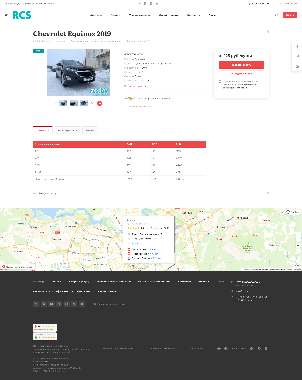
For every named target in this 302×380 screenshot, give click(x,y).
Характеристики (67, 130)
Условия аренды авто (140, 106)
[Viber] (74, 304)
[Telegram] (156, 3)
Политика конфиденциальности (119, 348)
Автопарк (39, 281)
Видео (90, 130)
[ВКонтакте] (139, 3)
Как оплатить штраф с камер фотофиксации (62, 291)
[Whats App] (82, 304)
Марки (57, 281)
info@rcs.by (241, 291)
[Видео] (99, 103)
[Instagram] (151, 3)
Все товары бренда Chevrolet (154, 98)
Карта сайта (196, 348)
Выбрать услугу (79, 281)
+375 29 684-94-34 (263, 3)
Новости (203, 281)
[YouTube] (67, 304)
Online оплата (107, 291)
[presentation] (56, 103)
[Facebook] (145, 3)
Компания (184, 281)
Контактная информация (154, 281)
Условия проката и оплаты (114, 281)
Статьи (221, 281)
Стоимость (43, 130)
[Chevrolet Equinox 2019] (78, 72)
